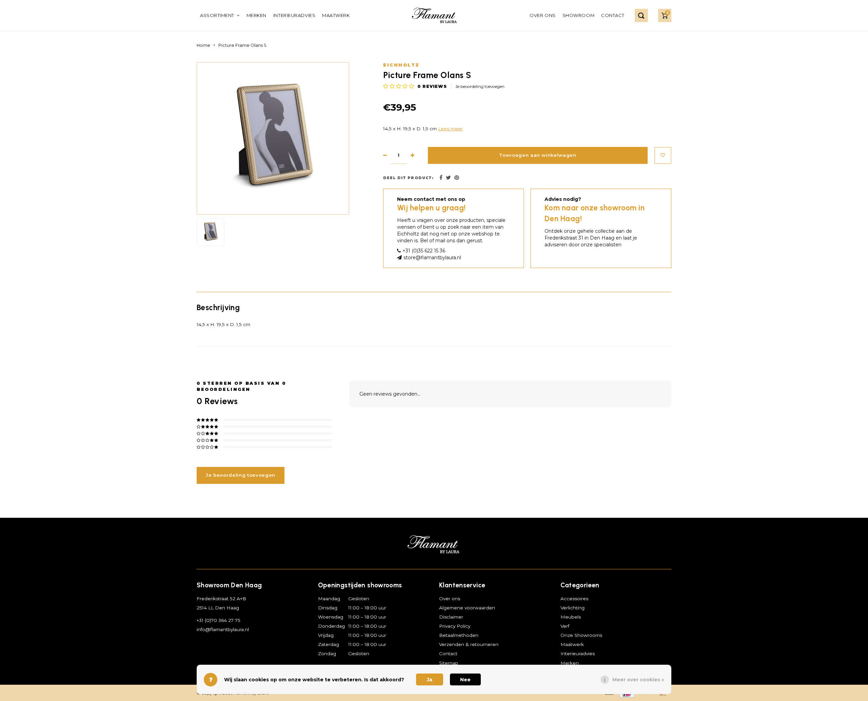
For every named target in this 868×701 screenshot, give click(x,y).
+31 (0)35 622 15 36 (423, 251)
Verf (564, 626)
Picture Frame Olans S (242, 45)
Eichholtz (401, 65)
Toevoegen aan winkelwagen (537, 155)
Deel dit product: (408, 178)
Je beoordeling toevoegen (480, 86)
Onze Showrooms (581, 635)
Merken (256, 15)
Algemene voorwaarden (467, 607)
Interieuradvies (294, 15)
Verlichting (572, 607)
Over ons (542, 15)
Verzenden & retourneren (468, 644)
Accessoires (574, 598)
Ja (429, 680)
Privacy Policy (454, 626)
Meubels (570, 617)
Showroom (578, 15)
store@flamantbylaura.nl (432, 257)
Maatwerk (336, 15)
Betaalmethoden (458, 635)
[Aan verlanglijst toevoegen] (662, 155)
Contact (613, 15)
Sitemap (448, 663)
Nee (465, 680)
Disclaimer (451, 617)
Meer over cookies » (638, 680)
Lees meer (450, 128)
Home (203, 45)
